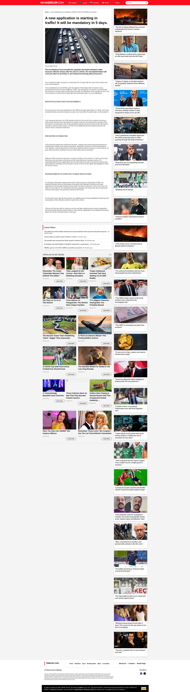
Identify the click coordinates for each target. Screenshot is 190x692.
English (74, 3)
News (99, 663)
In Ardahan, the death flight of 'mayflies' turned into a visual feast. (72, 244)
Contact (131, 663)
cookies (80, 687)
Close (143, 688)
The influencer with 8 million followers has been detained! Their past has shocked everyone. (76, 232)
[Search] (146, 3)
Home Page (141, 663)
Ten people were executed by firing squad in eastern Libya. (70, 240)
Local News (105, 663)
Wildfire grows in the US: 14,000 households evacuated (69, 248)
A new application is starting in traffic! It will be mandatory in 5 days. (71, 12)
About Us (122, 663)
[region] (95, 688)
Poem (71, 663)
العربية (85, 3)
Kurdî (107, 3)
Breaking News (91, 663)
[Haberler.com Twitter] (144, 674)
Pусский (96, 3)
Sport (84, 663)
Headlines (78, 663)
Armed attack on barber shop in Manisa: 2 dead (65, 237)
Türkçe (117, 3)
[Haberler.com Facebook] (141, 674)
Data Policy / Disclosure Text (84, 689)
